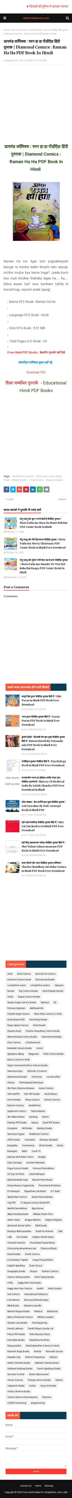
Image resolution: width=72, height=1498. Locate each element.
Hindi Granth (39, 1025)
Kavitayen (12, 1151)
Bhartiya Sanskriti (49, 1139)
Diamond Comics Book (49, 476)
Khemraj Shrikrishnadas (36, 1300)
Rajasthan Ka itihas (39, 1340)
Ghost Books (45, 1145)
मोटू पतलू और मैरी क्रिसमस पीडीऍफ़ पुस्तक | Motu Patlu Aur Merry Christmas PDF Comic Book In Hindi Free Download (43, 543)
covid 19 (36, 1151)
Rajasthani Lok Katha (35, 1191)
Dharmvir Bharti (49, 1248)
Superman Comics (16, 1111)
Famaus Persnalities (43, 1168)
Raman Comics (20, 30)
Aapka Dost (12, 60)
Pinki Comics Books (53, 1054)
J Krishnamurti (32, 1042)
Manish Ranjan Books (18, 1311)
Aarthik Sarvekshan (17, 1208)
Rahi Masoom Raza (40, 1334)
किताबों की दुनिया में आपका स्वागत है (42, 6)
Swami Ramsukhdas (42, 1197)
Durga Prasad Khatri (43, 1260)
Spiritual (45, 1002)
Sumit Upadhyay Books (49, 1368)
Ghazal (33, 1271)
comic (39, 1048)
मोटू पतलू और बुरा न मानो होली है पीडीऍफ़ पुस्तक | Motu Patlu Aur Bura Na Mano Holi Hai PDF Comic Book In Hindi (43, 523)
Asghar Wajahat (53, 1220)
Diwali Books (13, 1254)
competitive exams (40, 985)
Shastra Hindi (14, 1031)
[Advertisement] (36, 100)
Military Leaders (45, 1317)
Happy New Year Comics (19, 1288)
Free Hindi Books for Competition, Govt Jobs (45, 1492)
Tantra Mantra (38, 1111)
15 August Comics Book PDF (34, 1202)
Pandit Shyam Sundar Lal (40, 1328)
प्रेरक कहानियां (13, 1094)
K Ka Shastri (13, 1300)
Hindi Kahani (50, 1094)
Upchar (59, 1380)
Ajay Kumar (37, 1208)
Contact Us (26, 1486)
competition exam (16, 985)
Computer (12, 1128)
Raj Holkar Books (16, 1340)
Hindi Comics (19, 480)
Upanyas (59, 985)
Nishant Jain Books (17, 1323)
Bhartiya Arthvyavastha (19, 1231)
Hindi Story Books (38, 1019)
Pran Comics (37, 480)
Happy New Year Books (29, 1283)
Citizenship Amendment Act (21, 1248)
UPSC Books (13, 1139)
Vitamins (46, 1397)
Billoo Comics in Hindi (18, 1059)
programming (38, 1403)
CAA (60, 1231)
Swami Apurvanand (39, 1374)
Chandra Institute (16, 1242)
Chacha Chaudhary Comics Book (42, 1031)
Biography (12, 1145)
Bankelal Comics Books (19, 1048)
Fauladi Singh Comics (18, 1014)
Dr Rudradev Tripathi (17, 1260)
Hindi (7, 480)
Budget (42, 1157)
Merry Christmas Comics (20, 1317)
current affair (53, 1077)
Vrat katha (30, 1139)
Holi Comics (13, 1294)
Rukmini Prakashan (35, 1357)
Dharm (45, 1117)
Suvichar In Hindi (15, 1374)
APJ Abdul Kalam (16, 1117)
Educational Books (45, 979)
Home (7, 30)
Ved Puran (37, 1077)
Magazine (34, 1054)
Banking (33, 1117)
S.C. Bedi (55, 1191)
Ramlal (37, 1351)
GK (55, 1002)
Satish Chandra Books (18, 1363)
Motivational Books (17, 1077)
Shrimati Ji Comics (37, 1071)
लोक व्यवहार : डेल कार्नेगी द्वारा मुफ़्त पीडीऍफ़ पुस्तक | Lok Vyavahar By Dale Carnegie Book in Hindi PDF (44, 806)
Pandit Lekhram (15, 1328)
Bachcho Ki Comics (23, 476)
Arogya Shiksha (33, 1220)
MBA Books (13, 1305)
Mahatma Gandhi (32, 1305)
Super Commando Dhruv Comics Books (27, 1065)
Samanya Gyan (15, 1071)
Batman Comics (15, 1105)
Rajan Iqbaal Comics (17, 1025)
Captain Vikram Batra (43, 1237)
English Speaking (16, 1265)
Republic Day (13, 1357)
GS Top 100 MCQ (15, 1174)
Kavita (60, 1145)
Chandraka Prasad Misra (42, 1242)
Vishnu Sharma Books (18, 1391)
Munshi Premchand (42, 1180)
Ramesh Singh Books (18, 1351)
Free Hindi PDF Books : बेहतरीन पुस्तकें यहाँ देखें (36, 352)
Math (24, 1151)
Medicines (52, 1311)
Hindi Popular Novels (52, 991)
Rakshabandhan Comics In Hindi (42, 1345)
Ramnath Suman (54, 1351)
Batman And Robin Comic (20, 1157)
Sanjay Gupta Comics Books (21, 1002)
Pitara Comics (32, 1099)
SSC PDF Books (32, 1094)
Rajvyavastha (14, 1345)
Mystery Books (44, 1128)
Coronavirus (28, 1145)
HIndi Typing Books (44, 1277)
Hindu (10, 996)
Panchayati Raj (39, 1323)
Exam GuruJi (35, 1265)
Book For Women (44, 1231)
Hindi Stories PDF (16, 1019)
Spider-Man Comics (17, 1197)
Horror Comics (46, 1088)
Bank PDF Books (51, 1122)
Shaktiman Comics (39, 1134)
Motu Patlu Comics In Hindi (48, 1014)
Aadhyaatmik (36, 1008)
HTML (10, 1283)
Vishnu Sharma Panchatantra (22, 1397)
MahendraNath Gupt (17, 1180)
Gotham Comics (50, 1271)
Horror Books (14, 1099)
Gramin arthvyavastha (18, 1277)
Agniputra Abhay (15, 1054)
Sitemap (49, 1486)
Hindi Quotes (54, 1288)
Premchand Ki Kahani (49, 1185)
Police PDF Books (16, 1334)
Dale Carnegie (14, 1162)
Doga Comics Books (17, 1168)
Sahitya (53, 1357)
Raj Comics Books (28, 991)
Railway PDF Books (17, 1122)
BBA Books (41, 1225)
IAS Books (27, 1128)
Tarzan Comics (15, 1380)
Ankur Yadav (13, 1220)
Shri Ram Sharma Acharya (20, 1088)
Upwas (34, 1122)
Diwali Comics (32, 1254)
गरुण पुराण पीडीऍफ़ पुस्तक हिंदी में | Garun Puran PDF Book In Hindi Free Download (41, 720)
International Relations (36, 1294)
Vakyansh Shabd (15, 1386)
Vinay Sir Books (48, 1386)
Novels (10, 991)
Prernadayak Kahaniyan (31, 1082)
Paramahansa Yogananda (20, 1185)
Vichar (32, 1386)
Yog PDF (11, 1202)
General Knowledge (51, 1037)
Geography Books (16, 1271)
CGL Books (22, 1237)
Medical (38, 1311)
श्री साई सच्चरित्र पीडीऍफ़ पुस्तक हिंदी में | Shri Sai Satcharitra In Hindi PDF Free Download (43, 826)
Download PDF (36, 372)
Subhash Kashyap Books (19, 1368)
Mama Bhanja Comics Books (22, 1037)
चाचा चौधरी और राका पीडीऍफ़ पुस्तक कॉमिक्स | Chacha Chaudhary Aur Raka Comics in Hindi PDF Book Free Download (44, 867)
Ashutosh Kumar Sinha (19, 1225)
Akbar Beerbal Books (17, 1214)
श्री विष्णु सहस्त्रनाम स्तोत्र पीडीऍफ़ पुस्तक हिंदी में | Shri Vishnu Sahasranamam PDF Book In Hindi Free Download (43, 846)
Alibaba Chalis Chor (43, 1214)
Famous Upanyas (16, 1008)
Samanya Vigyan (16, 1134)
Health (40, 1288)
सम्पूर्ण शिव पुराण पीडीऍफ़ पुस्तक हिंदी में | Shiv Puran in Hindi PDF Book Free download (41, 700)
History (11, 1082)
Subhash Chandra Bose (47, 1363)
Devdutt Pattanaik (35, 1162)
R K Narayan (13, 1191)
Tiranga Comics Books (39, 1380)
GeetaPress (35, 1105)
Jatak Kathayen (37, 1174)
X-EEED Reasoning (16, 1403)
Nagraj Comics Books (29, 996)
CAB (9, 1237)
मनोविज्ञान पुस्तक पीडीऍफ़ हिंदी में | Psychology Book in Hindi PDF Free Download (44, 763)
